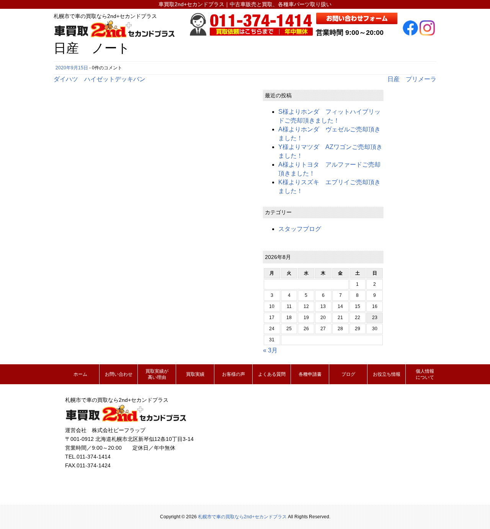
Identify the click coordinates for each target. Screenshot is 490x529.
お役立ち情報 (386, 374)
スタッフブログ (299, 229)
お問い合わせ (118, 374)
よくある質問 (272, 374)
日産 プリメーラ (411, 79)
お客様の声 (233, 374)
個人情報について (425, 374)
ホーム (80, 374)
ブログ (348, 374)
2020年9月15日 (72, 67)
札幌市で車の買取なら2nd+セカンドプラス (242, 516)
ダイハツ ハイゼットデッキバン (99, 79)
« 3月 (270, 350)
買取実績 (195, 374)
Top (472, 511)
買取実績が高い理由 (156, 374)
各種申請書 (310, 374)
